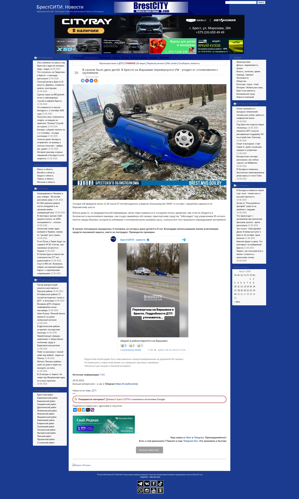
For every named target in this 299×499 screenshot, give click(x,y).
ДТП (94, 390)
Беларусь (78, 58)
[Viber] (87, 80)
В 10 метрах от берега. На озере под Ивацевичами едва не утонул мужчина (51, 377)
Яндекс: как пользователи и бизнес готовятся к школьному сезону (250, 254)
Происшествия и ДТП (111, 63)
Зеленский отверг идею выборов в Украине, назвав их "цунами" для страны (50, 232)
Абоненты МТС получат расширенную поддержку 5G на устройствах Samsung (250, 134)
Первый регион (155, 63)
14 (248, 286)
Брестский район (45, 395)
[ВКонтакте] (91, 80)
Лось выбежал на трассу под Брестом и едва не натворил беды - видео (51, 65)
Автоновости (243, 78)
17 (235, 290)
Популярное (47, 58)
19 (241, 290)
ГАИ (102, 374)
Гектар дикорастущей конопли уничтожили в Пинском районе (47, 288)
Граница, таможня (245, 75)
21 (248, 290)
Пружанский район (46, 439)
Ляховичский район (46, 430)
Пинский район (44, 436)
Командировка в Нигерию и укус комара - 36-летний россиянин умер (50, 196)
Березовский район (46, 401)
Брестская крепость (246, 91)
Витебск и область (46, 172)
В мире (44, 189)
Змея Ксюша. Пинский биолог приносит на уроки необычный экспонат (51, 316)
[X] (88, 410)
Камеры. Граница (139, 58)
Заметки (244, 185)
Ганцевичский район (46, 404)
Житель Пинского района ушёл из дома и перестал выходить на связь (49, 364)
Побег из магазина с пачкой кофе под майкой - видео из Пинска (50, 355)
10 (235, 286)
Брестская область (50, 280)
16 (254, 286)
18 (238, 290)
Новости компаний (245, 97)
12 (241, 286)
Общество (241, 81)
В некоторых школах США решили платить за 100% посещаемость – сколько (49, 219)
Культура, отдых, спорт (248, 84)
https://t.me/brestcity (127, 384)
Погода (125, 58)
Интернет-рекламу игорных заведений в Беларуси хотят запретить (50, 155)
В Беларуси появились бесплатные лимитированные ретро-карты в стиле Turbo (250, 172)
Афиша (116, 58)
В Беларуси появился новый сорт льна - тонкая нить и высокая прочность (250, 193)
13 (245, 286)
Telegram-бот (190, 441)
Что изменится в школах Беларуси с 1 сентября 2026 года (50, 110)
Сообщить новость (189, 63)
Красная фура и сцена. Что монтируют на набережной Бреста (249, 244)
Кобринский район (45, 423)
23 (254, 290)
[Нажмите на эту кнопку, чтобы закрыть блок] (64, 57)
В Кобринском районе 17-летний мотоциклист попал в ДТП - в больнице (50, 297)
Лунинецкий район (45, 426)
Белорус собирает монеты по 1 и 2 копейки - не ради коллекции (51, 132)
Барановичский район (47, 398)
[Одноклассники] (96, 80)
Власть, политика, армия (248, 71)
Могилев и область (46, 182)
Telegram (199, 437)
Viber (188, 437)
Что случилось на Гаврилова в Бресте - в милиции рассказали (51, 75)
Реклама (153, 58)
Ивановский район (45, 414)
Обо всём (171, 63)
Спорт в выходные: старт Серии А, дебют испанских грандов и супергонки (249, 147)
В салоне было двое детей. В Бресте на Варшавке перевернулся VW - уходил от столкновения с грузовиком (150, 71)
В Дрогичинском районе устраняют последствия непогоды (48, 329)
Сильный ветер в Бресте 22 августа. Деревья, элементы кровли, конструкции (50, 85)
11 (238, 286)
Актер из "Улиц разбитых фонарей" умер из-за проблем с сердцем (248, 206)
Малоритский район (46, 433)
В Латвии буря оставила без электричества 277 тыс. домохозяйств (50, 257)
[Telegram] (83, 80)
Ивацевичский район (47, 417)
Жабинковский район (47, 410)
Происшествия (91, 77)
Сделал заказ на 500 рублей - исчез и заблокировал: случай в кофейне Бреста (51, 97)
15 (251, 286)
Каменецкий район (46, 420)
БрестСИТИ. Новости (60, 7)
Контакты (164, 58)
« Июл (237, 302)
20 (245, 290)
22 (251, 290)
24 (235, 294)
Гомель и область (45, 179)
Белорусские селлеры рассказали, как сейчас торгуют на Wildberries (248, 159)
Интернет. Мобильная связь (250, 87)
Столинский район (45, 442)
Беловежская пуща (246, 94)
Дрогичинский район (46, 407)
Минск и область (45, 169)
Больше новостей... (149, 450)
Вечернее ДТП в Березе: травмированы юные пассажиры (49, 307)
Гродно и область (45, 175)
